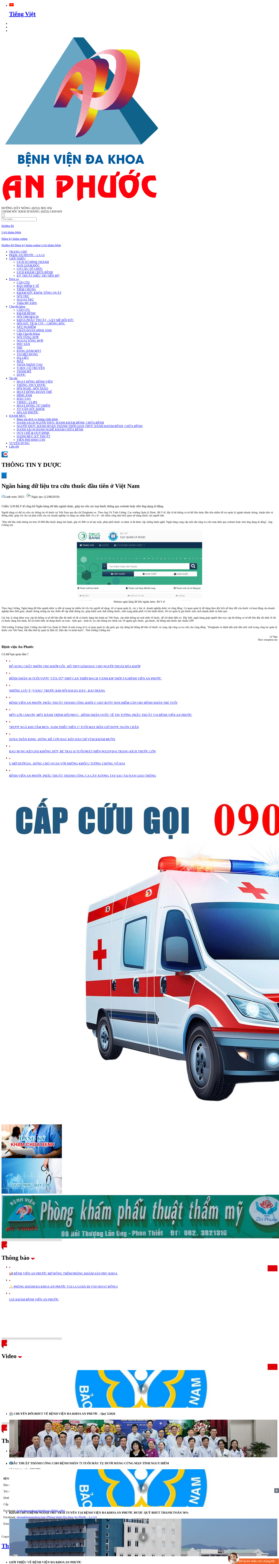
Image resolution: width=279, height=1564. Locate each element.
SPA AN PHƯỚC (28, 412)
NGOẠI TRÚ (25, 299)
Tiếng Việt (22, 13)
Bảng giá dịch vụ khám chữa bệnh (37, 419)
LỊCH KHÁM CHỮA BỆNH (35, 272)
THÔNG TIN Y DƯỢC (31, 385)
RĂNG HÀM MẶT (29, 350)
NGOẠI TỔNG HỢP (30, 340)
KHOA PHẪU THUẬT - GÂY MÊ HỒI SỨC (45, 320)
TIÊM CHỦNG (26, 289)
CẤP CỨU (23, 282)
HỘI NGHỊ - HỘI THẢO (32, 388)
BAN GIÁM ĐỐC (28, 265)
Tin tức (13, 378)
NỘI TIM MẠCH (28, 316)
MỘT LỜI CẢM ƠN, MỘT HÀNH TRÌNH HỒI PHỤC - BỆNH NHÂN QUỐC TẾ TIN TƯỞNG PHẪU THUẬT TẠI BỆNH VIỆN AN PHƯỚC (100, 715)
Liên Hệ (14, 446)
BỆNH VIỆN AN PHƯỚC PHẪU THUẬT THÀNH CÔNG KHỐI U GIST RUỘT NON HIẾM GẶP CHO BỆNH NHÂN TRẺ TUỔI (93, 702)
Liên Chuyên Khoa (28, 333)
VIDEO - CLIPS (27, 402)
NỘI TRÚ (23, 296)
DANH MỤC (17, 415)
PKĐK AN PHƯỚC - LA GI (27, 255)
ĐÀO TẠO (24, 398)
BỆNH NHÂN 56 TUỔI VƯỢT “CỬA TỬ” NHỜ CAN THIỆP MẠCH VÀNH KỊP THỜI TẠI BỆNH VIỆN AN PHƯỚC (85, 678)
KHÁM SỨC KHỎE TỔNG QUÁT (39, 292)
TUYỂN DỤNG (19, 443)
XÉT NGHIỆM (26, 327)
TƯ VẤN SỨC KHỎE (31, 409)
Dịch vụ (14, 279)
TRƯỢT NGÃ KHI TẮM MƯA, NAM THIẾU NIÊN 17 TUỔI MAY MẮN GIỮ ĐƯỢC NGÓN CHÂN (74, 727)
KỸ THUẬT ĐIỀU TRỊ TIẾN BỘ (38, 275)
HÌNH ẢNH (24, 395)
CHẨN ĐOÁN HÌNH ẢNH (34, 330)
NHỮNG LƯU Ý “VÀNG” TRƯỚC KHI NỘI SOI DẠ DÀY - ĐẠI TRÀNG (57, 690)
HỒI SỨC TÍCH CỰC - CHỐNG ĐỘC (41, 323)
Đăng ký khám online (15, 238)
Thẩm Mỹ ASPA (27, 303)
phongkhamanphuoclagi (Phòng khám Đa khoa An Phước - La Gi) (57, 1517)
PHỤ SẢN (23, 344)
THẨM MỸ (24, 371)
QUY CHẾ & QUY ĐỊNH (33, 433)
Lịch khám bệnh (11, 232)
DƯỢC (21, 374)
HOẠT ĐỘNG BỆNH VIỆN (35, 381)
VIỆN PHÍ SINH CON (31, 439)
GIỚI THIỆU (17, 258)
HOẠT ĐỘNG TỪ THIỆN (33, 405)
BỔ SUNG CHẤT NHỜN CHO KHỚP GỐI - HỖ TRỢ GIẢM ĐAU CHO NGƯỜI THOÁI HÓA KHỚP (75, 666)
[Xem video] (143, 1389)
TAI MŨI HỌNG (27, 354)
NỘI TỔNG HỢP (28, 337)
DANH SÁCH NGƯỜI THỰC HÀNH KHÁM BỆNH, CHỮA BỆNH (60, 422)
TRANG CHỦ (18, 251)
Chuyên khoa (17, 306)
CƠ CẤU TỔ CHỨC (30, 268)
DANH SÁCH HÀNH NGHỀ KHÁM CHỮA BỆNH (50, 429)
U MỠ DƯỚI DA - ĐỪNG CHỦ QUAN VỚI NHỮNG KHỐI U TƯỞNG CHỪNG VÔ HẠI (67, 763)
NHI (19, 347)
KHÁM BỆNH (26, 313)
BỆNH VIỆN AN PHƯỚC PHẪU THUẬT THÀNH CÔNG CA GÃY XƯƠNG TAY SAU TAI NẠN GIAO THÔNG (82, 775)
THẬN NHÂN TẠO (30, 364)
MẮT (20, 361)
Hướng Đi (8, 226)
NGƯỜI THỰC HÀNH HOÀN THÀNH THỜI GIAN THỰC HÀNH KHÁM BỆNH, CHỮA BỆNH (80, 426)
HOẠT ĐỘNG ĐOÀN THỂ (34, 392)
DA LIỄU (23, 357)
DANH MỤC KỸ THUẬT (33, 436)
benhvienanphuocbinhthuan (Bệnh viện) (41, 1510)
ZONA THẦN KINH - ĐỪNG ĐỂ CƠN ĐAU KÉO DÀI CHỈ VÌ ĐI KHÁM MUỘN (62, 739)
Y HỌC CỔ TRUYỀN (31, 368)
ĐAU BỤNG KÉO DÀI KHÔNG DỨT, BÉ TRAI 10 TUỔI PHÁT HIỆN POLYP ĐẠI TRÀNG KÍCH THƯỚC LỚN (82, 751)
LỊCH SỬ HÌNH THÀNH (33, 262)
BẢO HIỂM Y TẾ (28, 286)
